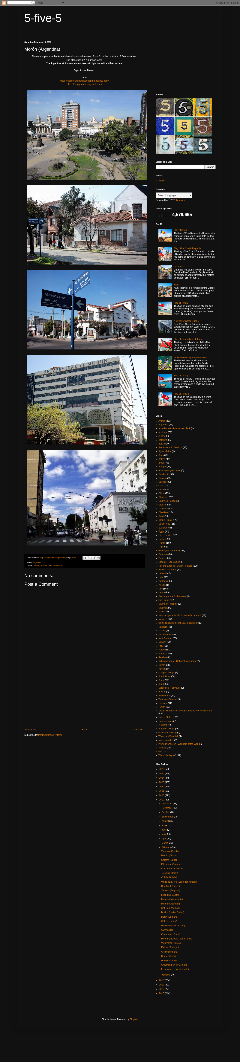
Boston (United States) (172, 912)
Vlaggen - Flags (166, 728)
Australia (162, 432)
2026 (162, 769)
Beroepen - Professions (170, 447)
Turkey (161, 707)
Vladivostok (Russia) (171, 943)
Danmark (163, 508)
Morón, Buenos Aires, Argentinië (48, 565)
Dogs (161, 516)
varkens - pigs (165, 721)
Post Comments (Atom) (50, 735)
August (165, 821)
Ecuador (162, 527)
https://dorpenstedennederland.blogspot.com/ (84, 80)
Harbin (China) (168, 855)
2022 (162, 786)
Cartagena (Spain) (170, 934)
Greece (162, 558)
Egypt (161, 531)
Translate (180, 200)
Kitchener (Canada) (171, 864)
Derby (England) (169, 917)
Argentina (37, 562)
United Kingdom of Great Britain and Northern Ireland (185, 710)
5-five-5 (43, 18)
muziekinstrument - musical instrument (177, 623)
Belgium (162, 440)
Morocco (162, 619)
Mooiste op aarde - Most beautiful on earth (179, 615)
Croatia (162, 504)
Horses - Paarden (167, 569)
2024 (162, 778)
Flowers (162, 539)
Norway (162, 642)
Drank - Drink (165, 520)
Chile (161, 489)
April (164, 838)
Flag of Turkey (181, 375)
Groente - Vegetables (169, 562)
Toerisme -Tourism (167, 699)
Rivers (161, 665)
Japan (161, 592)
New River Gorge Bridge (186, 321)
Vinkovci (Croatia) (170, 851)
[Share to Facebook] (95, 558)
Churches (163, 497)
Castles (162, 482)
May (164, 834)
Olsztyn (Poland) (169, 952)
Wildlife (162, 747)
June (164, 830)
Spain (161, 680)
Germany (163, 554)
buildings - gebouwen (169, 470)
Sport (161, 684)
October (166, 812)
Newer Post (31, 729)
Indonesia (163, 581)
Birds (161, 455)
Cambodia (163, 474)
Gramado (178, 266)
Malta (161, 611)
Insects (162, 585)
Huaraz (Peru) (168, 956)
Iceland (162, 573)
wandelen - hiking (167, 732)
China (161, 493)
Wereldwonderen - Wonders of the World (179, 744)
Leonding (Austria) (170, 895)
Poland (162, 649)
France (162, 543)
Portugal (162, 653)
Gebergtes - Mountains (170, 550)
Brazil (161, 463)
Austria (162, 436)
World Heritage (166, 755)
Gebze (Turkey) (169, 921)
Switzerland (164, 695)
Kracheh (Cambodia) (172, 868)
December (167, 803)
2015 (162, 993)
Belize (161, 443)
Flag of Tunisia (181, 393)
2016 (162, 989)
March (165, 843)
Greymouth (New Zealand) (174, 965)
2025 (162, 773)
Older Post (138, 729)
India (161, 577)
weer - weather (166, 740)
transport (162, 703)
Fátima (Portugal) (170, 947)
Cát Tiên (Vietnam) (170, 908)
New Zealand (165, 638)
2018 (162, 980)
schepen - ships (166, 672)
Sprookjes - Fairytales (169, 688)
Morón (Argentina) (170, 903)
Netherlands (164, 634)
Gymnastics (167, 930)
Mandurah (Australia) (172, 899)
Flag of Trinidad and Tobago (188, 339)
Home (85, 729)
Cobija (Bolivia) (169, 877)
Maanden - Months (168, 604)
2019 (162, 799)
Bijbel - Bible (164, 451)
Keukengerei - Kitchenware (172, 596)
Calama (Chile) (169, 860)
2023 (162, 782)
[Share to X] (91, 558)
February (166, 847)
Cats (160, 485)
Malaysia (163, 607)
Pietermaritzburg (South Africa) (176, 938)
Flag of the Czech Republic (187, 248)
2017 (162, 984)
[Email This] (84, 558)
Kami (176, 284)
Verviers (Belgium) (170, 890)
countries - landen (167, 501)
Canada (162, 478)
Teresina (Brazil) (169, 873)
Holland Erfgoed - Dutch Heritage (175, 566)
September (167, 816)
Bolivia (161, 459)
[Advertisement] (84, 697)
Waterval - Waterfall (168, 736)
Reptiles (162, 657)
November (167, 808)
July (164, 825)
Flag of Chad (180, 230)
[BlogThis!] (88, 558)
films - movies (165, 535)
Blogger (134, 1019)
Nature (161, 630)
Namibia (162, 627)
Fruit (160, 546)
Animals (162, 421)
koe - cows (163, 600)
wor (160, 751)
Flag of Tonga (181, 303)
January (166, 975)
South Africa (164, 676)
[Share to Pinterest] (98, 558)
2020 (162, 795)
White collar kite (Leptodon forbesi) (179, 882)
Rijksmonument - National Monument (177, 661)
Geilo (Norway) (169, 960)
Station (162, 691)
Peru (160, 646)
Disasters (163, 512)
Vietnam (162, 725)
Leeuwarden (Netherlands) (175, 969)
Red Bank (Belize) (170, 886)
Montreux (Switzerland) (173, 925)
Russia (162, 668)
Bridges (162, 466)
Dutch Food (164, 523)
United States (165, 717)
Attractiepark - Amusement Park (174, 428)
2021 (162, 791)
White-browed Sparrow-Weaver (190, 357)
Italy (160, 588)
